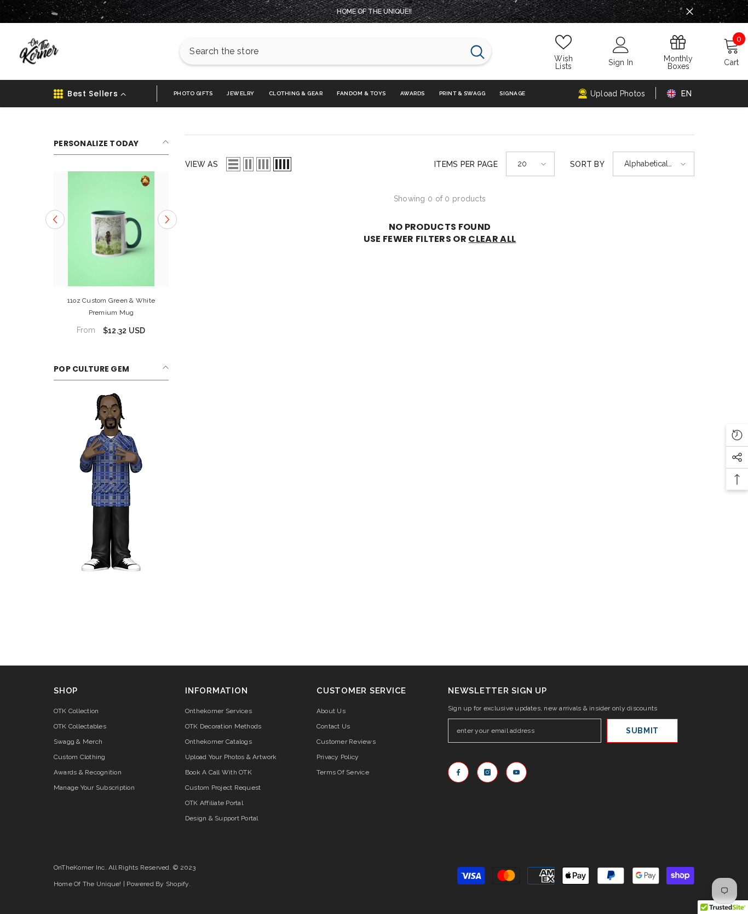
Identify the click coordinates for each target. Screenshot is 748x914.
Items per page (466, 164)
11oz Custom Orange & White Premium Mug (111, 306)
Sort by (587, 164)
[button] (233, 164)
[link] (111, 482)
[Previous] (55, 219)
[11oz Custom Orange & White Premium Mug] (111, 228)
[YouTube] (516, 772)
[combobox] (321, 51)
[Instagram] (487, 772)
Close (689, 11)
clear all (492, 239)
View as (201, 164)
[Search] (335, 51)
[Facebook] (458, 772)
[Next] (167, 219)
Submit (642, 730)
